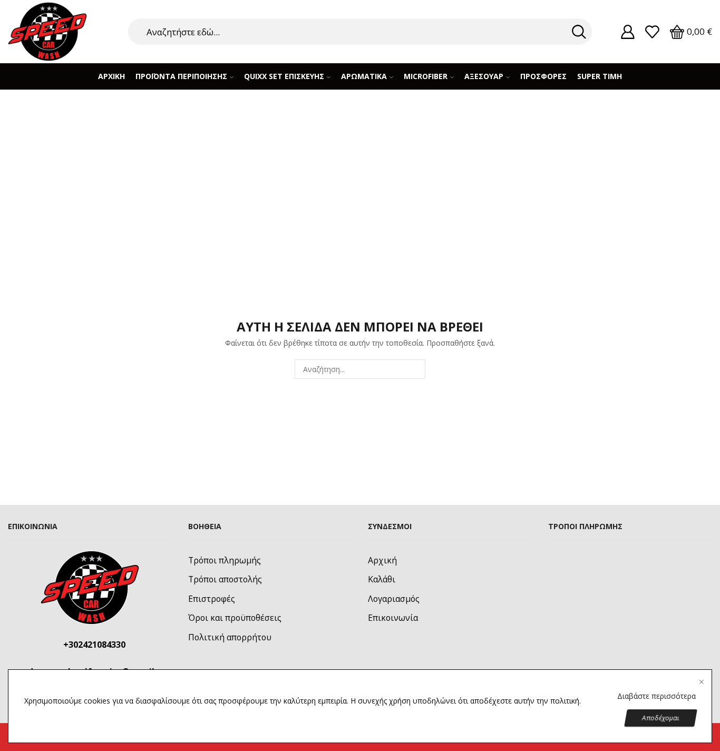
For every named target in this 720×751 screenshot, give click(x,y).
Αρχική (111, 76)
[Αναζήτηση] (415, 369)
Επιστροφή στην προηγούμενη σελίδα (636, 121)
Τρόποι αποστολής (225, 579)
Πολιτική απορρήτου (229, 637)
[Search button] (579, 31)
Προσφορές (543, 76)
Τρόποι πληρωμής (224, 560)
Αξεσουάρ (483, 76)
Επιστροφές (211, 598)
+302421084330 (94, 644)
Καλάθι (381, 579)
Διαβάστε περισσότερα (656, 696)
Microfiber (425, 76)
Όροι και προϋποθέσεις (234, 617)
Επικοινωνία (393, 617)
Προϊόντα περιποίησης (181, 76)
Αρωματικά (364, 76)
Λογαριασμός (394, 598)
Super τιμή (599, 76)
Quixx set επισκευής (284, 76)
